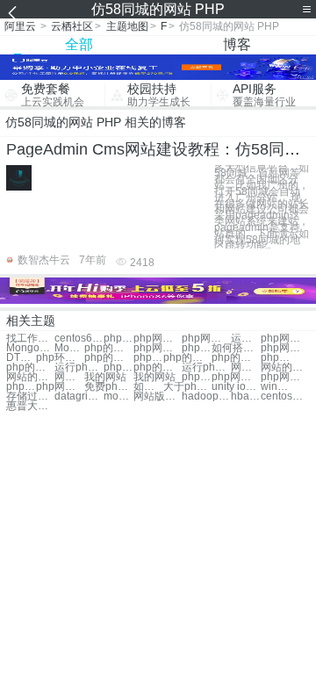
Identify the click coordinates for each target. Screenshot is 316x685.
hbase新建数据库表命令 (246, 396)
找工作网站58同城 (30, 338)
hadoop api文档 (206, 396)
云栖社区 (72, 26)
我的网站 (105, 377)
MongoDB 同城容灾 (30, 348)
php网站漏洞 (118, 338)
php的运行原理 (30, 367)
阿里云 (20, 26)
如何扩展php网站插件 (148, 387)
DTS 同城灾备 (21, 358)
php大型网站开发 (197, 377)
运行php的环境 (206, 367)
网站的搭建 (246, 367)
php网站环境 (157, 338)
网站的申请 (69, 377)
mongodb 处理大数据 (118, 396)
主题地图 (127, 26)
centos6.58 (78, 338)
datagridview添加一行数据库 (78, 396)
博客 (237, 44)
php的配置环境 (187, 358)
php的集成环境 (236, 358)
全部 (79, 44)
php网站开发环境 (236, 377)
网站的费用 (30, 377)
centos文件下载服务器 (285, 396)
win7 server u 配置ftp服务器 (276, 387)
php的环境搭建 (108, 358)
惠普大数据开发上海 (30, 406)
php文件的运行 (118, 367)
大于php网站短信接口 (187, 387)
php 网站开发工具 (21, 387)
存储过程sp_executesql (30, 396)
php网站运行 (206, 338)
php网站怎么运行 (157, 348)
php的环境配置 (276, 358)
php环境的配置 (60, 358)
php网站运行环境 (197, 348)
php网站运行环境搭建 (285, 377)
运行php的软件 (78, 367)
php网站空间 (285, 348)
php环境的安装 (148, 358)
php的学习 (108, 348)
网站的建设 (285, 367)
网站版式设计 (157, 396)
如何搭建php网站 (236, 348)
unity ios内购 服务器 (236, 387)
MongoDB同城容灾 (69, 348)
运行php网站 (246, 338)
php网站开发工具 (60, 387)
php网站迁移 (285, 338)
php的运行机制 (157, 367)
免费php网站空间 (108, 387)
